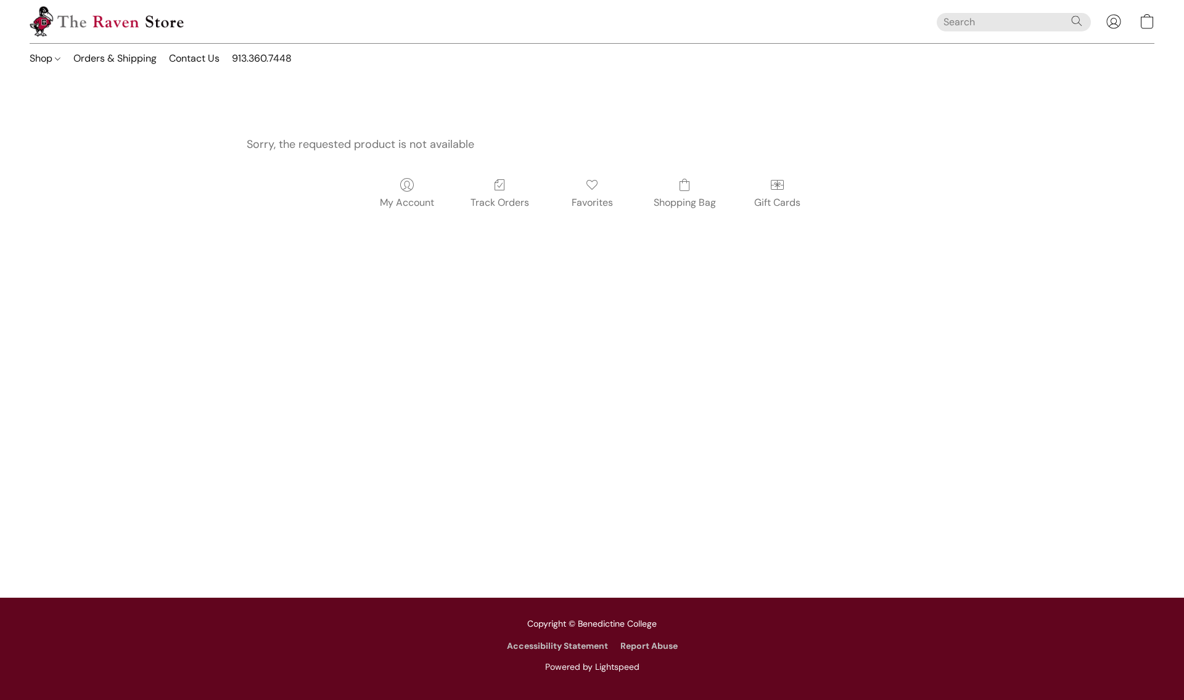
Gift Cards (777, 202)
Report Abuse (649, 645)
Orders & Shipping (115, 58)
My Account (407, 202)
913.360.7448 (262, 58)
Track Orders (500, 202)
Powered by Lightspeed (592, 666)
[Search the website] (1076, 21)
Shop (42, 58)
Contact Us (194, 58)
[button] (107, 21)
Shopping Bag (685, 202)
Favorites (592, 202)
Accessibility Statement (557, 645)
